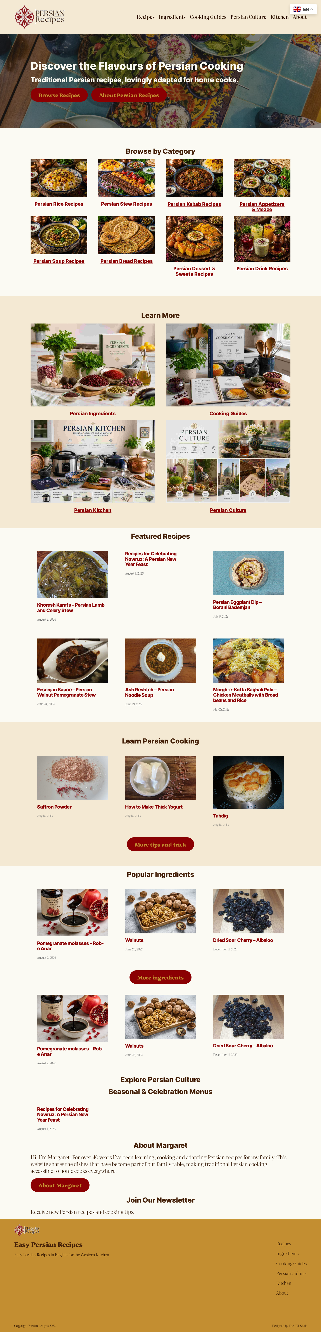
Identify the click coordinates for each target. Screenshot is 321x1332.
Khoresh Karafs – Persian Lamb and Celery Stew (70, 607)
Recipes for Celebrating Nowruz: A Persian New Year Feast (150, 559)
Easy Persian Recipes (48, 1244)
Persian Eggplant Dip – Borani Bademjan (237, 604)
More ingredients (160, 977)
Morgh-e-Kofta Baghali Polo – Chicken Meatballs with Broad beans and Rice (245, 695)
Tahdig (220, 816)
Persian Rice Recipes (59, 204)
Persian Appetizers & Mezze (262, 206)
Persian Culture (228, 510)
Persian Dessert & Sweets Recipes (194, 271)
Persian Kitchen (93, 510)
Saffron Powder (54, 807)
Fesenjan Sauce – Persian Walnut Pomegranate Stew (66, 692)
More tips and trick (160, 844)
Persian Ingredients (93, 413)
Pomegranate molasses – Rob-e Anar (70, 946)
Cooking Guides (228, 413)
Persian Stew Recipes (126, 204)
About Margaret (60, 1185)
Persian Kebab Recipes (194, 204)
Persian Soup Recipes (59, 261)
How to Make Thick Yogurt (154, 807)
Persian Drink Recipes (262, 268)
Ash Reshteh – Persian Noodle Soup (149, 692)
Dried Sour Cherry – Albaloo (243, 940)
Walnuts (134, 940)
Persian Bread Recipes (126, 261)
